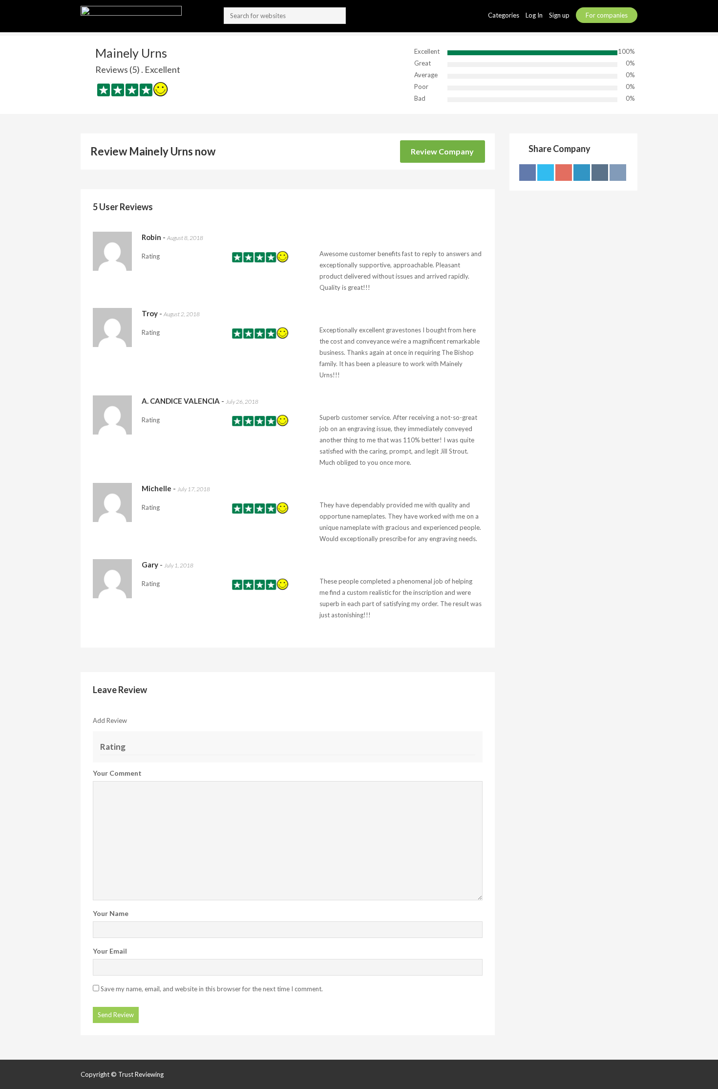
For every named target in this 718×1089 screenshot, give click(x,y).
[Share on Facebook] (527, 172)
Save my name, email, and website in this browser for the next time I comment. (212, 989)
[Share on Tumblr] (599, 172)
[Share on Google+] (563, 172)
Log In (535, 15)
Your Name (110, 913)
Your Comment (117, 773)
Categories (504, 15)
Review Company (442, 151)
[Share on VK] (618, 172)
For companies (607, 15)
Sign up (560, 15)
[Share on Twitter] (545, 172)
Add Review (110, 720)
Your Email (110, 951)
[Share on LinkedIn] (581, 172)
